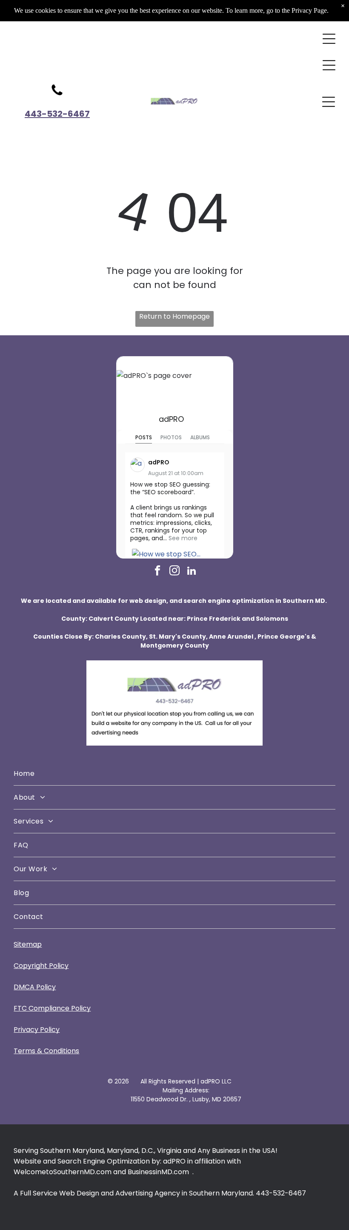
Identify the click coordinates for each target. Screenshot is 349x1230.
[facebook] (157, 571)
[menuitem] (174, 774)
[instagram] (174, 571)
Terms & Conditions (46, 1051)
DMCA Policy (35, 987)
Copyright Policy (41, 966)
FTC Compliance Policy (52, 1008)
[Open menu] (329, 38)
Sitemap (28, 944)
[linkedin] (191, 571)
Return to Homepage (174, 316)
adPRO (171, 419)
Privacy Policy (37, 1029)
